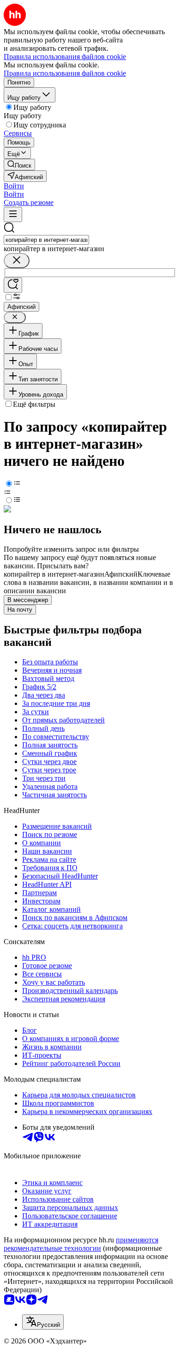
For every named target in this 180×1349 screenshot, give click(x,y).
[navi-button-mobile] (13, 214)
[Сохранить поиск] (13, 285)
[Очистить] (17, 260)
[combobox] (46, 240)
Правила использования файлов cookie (65, 73)
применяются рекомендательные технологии (81, 1244)
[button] (14, 186)
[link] (19, 164)
